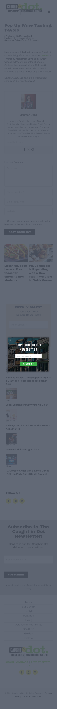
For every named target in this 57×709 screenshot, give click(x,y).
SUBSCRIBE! (28, 364)
